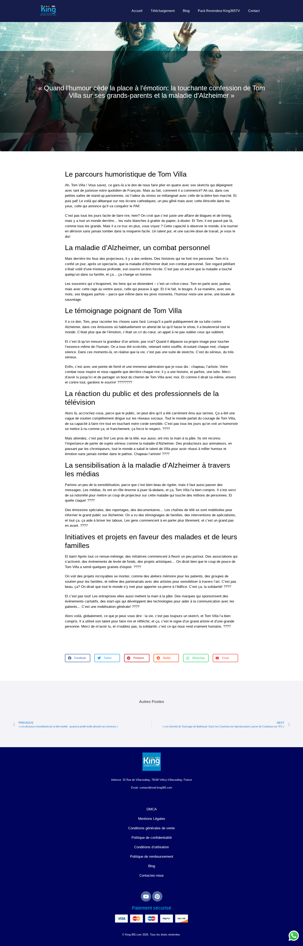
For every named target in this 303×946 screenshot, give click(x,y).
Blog (186, 11)
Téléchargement (163, 11)
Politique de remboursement (151, 857)
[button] (77, 658)
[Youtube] (146, 896)
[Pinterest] (157, 896)
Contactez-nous (151, 875)
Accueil (137, 11)
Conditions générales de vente (151, 828)
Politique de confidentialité (152, 838)
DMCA (152, 809)
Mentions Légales (151, 819)
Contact (254, 11)
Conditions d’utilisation (151, 847)
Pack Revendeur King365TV (219, 11)
